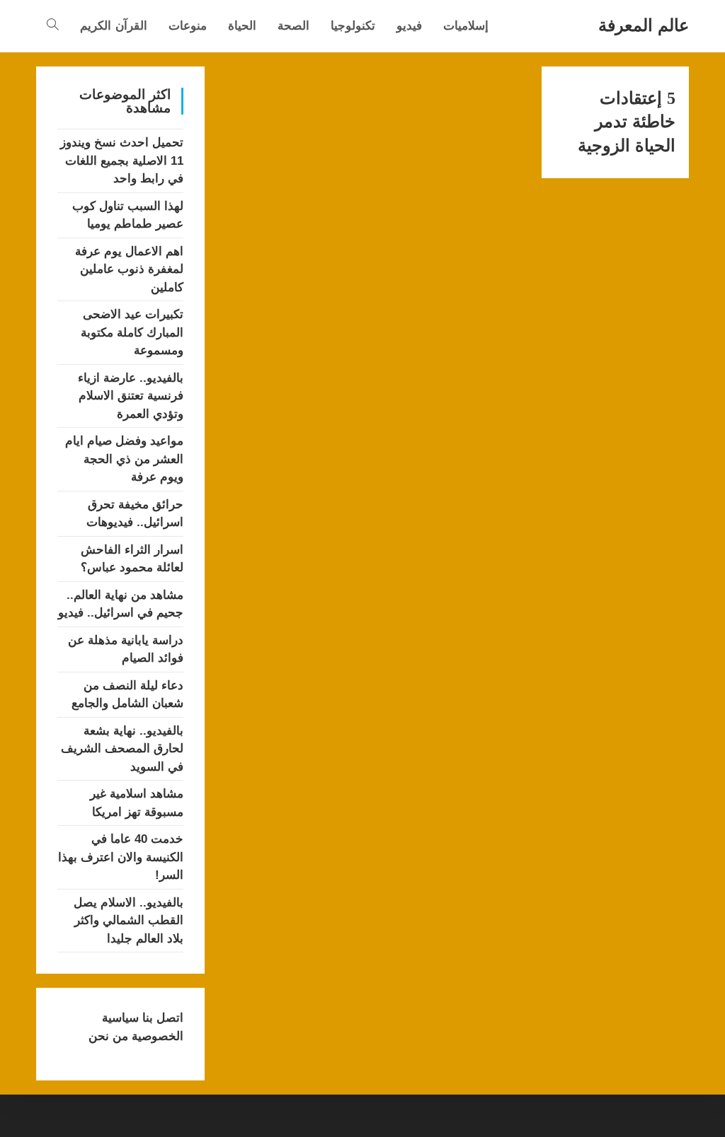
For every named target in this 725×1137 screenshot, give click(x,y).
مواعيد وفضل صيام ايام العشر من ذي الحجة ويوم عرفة (124, 459)
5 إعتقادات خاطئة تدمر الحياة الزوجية (626, 122)
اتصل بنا (161, 1018)
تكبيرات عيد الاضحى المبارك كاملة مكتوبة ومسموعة (132, 332)
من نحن (108, 1036)
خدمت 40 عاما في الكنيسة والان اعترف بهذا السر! (120, 857)
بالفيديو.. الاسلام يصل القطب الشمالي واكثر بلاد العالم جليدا (128, 920)
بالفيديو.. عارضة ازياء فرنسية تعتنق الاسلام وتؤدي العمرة (130, 396)
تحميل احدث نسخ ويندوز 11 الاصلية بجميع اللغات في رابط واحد (121, 160)
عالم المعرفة (643, 25)
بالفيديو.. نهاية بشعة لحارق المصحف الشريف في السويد (122, 749)
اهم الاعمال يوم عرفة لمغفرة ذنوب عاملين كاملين (129, 269)
